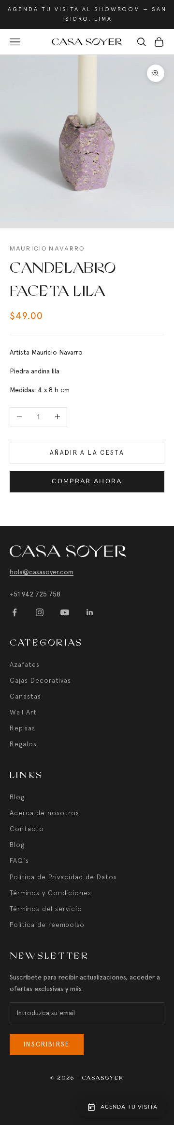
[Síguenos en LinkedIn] (90, 612)
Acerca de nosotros (44, 813)
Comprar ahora (87, 481)
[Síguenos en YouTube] (65, 612)
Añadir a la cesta (87, 452)
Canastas (25, 696)
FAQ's (19, 860)
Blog (17, 797)
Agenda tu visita (129, 1107)
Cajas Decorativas (40, 680)
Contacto (27, 829)
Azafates (25, 664)
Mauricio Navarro (47, 248)
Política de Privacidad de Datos (63, 877)
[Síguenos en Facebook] (14, 612)
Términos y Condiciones (50, 893)
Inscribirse (47, 1044)
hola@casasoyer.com (41, 572)
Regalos (23, 744)
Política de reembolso (47, 924)
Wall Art (23, 712)
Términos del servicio (46, 909)
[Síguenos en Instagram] (39, 612)
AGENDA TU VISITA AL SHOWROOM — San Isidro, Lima (87, 14)
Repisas (22, 728)
